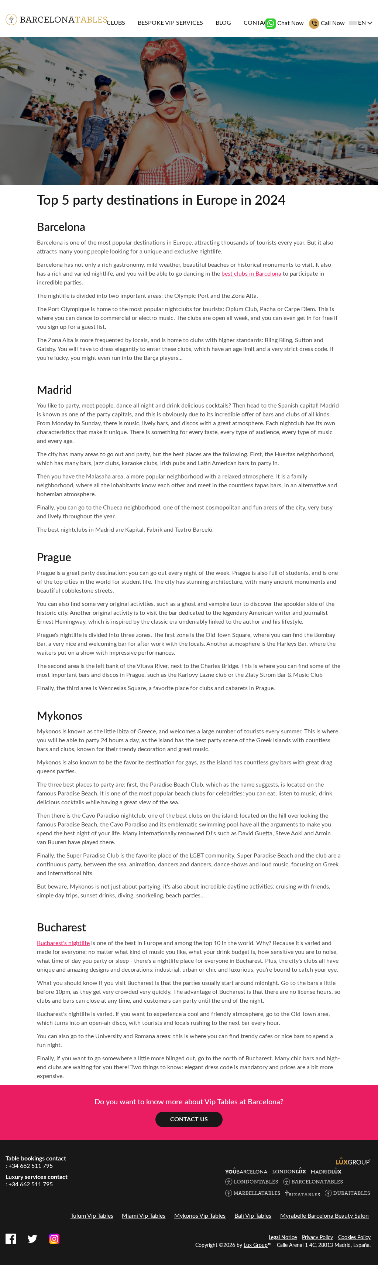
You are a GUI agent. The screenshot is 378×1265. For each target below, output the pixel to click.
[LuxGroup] (353, 1160)
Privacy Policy (317, 1237)
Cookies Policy (354, 1237)
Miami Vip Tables (143, 1216)
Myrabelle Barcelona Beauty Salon (324, 1216)
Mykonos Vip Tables (200, 1216)
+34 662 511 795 (30, 1166)
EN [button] (362, 23)
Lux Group (256, 1245)
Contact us (189, 1119)
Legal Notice (283, 1237)
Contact (257, 23)
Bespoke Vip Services (170, 23)
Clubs (116, 23)
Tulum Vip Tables (92, 1216)
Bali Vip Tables (252, 1216)
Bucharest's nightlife (63, 943)
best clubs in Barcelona (251, 274)
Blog (223, 23)
